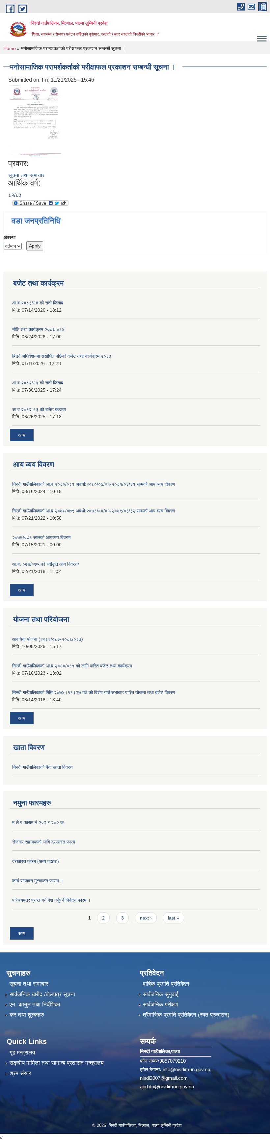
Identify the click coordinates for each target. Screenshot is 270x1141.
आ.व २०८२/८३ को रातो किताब (37, 382)
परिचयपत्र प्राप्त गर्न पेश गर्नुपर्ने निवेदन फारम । (51, 900)
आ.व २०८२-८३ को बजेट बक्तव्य (39, 409)
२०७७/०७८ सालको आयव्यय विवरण (41, 537)
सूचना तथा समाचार (26, 175)
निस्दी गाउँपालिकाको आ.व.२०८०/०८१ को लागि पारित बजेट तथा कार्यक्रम (72, 665)
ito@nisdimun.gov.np (171, 1086)
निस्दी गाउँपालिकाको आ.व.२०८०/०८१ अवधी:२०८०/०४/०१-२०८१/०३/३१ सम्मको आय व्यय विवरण (93, 484)
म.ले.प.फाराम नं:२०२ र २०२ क (38, 822)
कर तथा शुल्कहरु (27, 1015)
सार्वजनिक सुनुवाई (160, 994)
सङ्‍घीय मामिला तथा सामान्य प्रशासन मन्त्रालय (56, 1063)
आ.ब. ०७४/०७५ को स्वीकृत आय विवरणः (45, 564)
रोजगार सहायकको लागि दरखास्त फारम (43, 841)
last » (173, 918)
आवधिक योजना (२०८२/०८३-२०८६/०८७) (47, 639)
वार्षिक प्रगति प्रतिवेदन (166, 984)
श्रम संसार (20, 1073)
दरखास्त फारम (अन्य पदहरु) (35, 861)
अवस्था (9, 237)
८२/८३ (14, 195)
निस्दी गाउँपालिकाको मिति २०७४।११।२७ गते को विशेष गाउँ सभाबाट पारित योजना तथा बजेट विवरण (93, 692)
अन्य (21, 435)
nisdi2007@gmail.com (164, 1078)
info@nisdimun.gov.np (186, 1069)
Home (9, 48)
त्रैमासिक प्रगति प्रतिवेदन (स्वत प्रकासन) (186, 1015)
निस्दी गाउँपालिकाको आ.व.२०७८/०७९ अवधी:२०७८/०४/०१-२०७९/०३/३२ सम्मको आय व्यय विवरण (93, 510)
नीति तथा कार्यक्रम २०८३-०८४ (38, 329)
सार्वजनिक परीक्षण (160, 1004)
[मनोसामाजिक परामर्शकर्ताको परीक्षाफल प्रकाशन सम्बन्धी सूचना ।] (35, 121)
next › (146, 918)
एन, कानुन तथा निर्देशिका (35, 1004)
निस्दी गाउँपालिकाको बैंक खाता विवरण (42, 767)
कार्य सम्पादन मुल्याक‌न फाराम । (37, 880)
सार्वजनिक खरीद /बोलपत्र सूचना (42, 994)
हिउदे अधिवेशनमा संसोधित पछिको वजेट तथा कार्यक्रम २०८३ (61, 356)
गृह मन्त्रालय (22, 1053)
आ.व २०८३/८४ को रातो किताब (37, 302)
